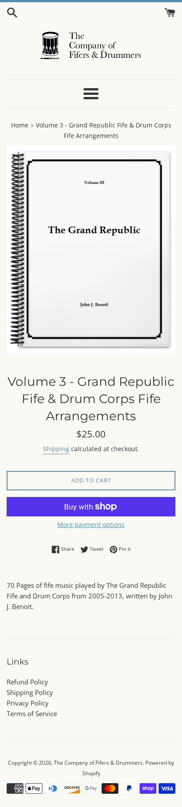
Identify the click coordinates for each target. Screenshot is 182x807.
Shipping (56, 449)
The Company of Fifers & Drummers (98, 762)
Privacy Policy (28, 703)
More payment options (91, 524)
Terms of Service (32, 713)
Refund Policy (27, 681)
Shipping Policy (30, 692)
